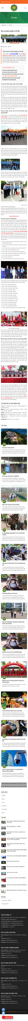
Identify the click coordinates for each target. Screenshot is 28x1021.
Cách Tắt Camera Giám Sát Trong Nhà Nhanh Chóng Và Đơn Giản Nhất (12, 770)
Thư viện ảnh (4, 809)
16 (8, 786)
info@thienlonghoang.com (9, 919)
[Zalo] (3, 1010)
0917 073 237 (6, 953)
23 (23, 786)
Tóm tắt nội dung (7, 67)
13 (2, 786)
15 (6, 786)
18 (13, 786)
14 (4, 786)
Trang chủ (3, 25)
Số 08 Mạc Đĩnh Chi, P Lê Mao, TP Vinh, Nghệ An (14, 917)
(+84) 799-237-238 (6, 2)
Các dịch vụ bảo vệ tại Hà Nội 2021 (10, 76)
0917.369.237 (8, 927)
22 (21, 786)
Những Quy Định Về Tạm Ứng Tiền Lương (16, 890)
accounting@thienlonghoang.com (13, 925)
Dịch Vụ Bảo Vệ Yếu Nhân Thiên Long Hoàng (16, 844)
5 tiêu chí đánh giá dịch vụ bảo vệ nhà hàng (12, 711)
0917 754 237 (6, 969)
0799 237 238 (6, 984)
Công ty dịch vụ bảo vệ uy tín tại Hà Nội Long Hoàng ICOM (12, 74)
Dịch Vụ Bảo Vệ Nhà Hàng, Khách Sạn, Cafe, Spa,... (16, 821)
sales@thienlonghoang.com (12, 921)
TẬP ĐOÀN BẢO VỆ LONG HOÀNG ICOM (9, 79)
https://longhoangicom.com (10, 942)
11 (23, 783)
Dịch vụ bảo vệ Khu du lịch (9, 447)
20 (17, 786)
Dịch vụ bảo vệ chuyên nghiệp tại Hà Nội (9, 70)
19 (15, 786)
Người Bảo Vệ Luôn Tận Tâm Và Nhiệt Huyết (12, 652)
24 (26, 786)
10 (21, 783)
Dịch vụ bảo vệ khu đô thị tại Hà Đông (11, 504)
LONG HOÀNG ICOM (11, 1011)
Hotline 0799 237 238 (14, 216)
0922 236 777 (6, 938)
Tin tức (10, 25)
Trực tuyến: (5, 903)
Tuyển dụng (4, 805)
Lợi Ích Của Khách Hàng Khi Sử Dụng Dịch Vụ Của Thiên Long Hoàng (17, 839)
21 (19, 786)
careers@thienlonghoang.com (12, 923)
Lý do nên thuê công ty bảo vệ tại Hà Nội (9, 72)
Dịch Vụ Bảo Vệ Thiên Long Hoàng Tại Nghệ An (16, 832)
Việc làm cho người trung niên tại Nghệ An (17, 884)
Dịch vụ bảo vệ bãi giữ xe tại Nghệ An (10, 476)
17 (10, 786)
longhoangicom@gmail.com (9, 940)
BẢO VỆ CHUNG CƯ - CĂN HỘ (14, 826)
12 (25, 783)
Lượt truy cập (6, 900)
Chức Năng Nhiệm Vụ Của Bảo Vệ (9, 593)
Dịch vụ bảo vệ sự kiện (12, 872)
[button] (2, 8)
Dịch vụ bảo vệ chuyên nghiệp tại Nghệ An (17, 855)
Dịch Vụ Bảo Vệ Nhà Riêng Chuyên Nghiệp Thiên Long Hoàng (17, 850)
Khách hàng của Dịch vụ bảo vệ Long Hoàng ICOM (11, 78)
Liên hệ (3, 812)
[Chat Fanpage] (3, 1013)
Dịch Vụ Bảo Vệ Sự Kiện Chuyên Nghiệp (16, 877)
